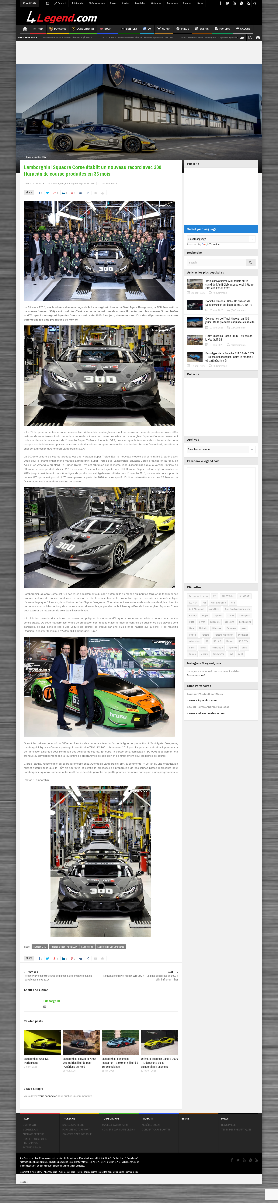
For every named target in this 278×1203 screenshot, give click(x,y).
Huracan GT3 (39, 946)
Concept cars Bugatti (156, 1129)
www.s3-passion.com (203, 700)
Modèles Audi (31, 1129)
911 (214, 596)
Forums (224, 29)
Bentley (131, 29)
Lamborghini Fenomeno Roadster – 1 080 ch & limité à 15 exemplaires (120, 1062)
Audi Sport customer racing (237, 609)
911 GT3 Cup (228, 596)
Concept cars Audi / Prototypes (35, 1140)
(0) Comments (220, 293)
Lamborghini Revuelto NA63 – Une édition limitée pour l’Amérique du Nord (81, 1062)
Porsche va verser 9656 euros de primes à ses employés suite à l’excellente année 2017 (58, 975)
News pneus (228, 1125)
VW (149, 29)
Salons (245, 29)
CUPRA (166, 29)
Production (243, 634)
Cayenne (218, 615)
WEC (240, 654)
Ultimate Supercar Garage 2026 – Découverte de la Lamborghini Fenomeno (159, 1062)
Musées (125, 3)
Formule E (215, 622)
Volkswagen (218, 654)
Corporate (29, 1125)
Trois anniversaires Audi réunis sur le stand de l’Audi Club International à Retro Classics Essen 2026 (229, 284)
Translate (215, 244)
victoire (204, 654)
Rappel (229, 641)
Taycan (203, 647)
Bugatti (109, 29)
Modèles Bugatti (152, 1125)
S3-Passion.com (97, 3)
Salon (192, 647)
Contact (62, 3)
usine (244, 647)
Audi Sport (214, 609)
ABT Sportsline (218, 602)
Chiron (231, 615)
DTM (191, 622)
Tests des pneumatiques (236, 1129)
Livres (200, 3)
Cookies (24, 1182)
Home (28, 157)
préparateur (194, 641)
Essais (204, 29)
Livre (191, 628)
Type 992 (232, 647)
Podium (192, 634)
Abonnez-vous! (196, 675)
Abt (204, 602)
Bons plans (172, 3)
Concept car (244, 615)
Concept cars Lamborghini (119, 1129)
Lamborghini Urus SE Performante (36, 1060)
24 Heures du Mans (198, 596)
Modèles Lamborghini (115, 1125)
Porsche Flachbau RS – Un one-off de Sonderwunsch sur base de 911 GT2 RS (228, 302)
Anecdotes (140, 3)
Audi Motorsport (196, 609)
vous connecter (47, 1095)
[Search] (250, 262)
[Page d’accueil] (25, 29)
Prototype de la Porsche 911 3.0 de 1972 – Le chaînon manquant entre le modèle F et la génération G (229, 356)
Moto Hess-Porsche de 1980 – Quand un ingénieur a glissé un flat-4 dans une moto (119, 37)
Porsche (60, 29)
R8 (207, 641)
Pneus (185, 29)
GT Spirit (229, 622)
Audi (40, 29)
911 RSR (193, 602)
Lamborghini (85, 29)
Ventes (192, 654)
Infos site (78, 3)
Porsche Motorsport (224, 634)
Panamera (231, 628)
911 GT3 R (244, 596)
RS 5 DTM (243, 641)
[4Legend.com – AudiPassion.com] (62, 16)
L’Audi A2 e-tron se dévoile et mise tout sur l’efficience (189, 37)
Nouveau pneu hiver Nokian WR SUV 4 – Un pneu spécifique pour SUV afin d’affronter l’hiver (140, 975)
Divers (113, 3)
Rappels (187, 3)
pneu (244, 628)
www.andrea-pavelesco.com (207, 713)
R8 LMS (217, 641)
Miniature (216, 628)
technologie (217, 647)
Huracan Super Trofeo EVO (64, 946)
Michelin (203, 628)
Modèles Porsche (73, 1125)
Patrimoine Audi (32, 1147)
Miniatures (156, 3)
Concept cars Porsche (77, 1134)
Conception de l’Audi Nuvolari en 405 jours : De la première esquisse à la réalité (230, 320)
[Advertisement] (189, 15)
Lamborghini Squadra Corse (80, 183)
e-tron (202, 622)
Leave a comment (108, 183)
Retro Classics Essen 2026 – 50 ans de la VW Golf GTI (228, 337)
